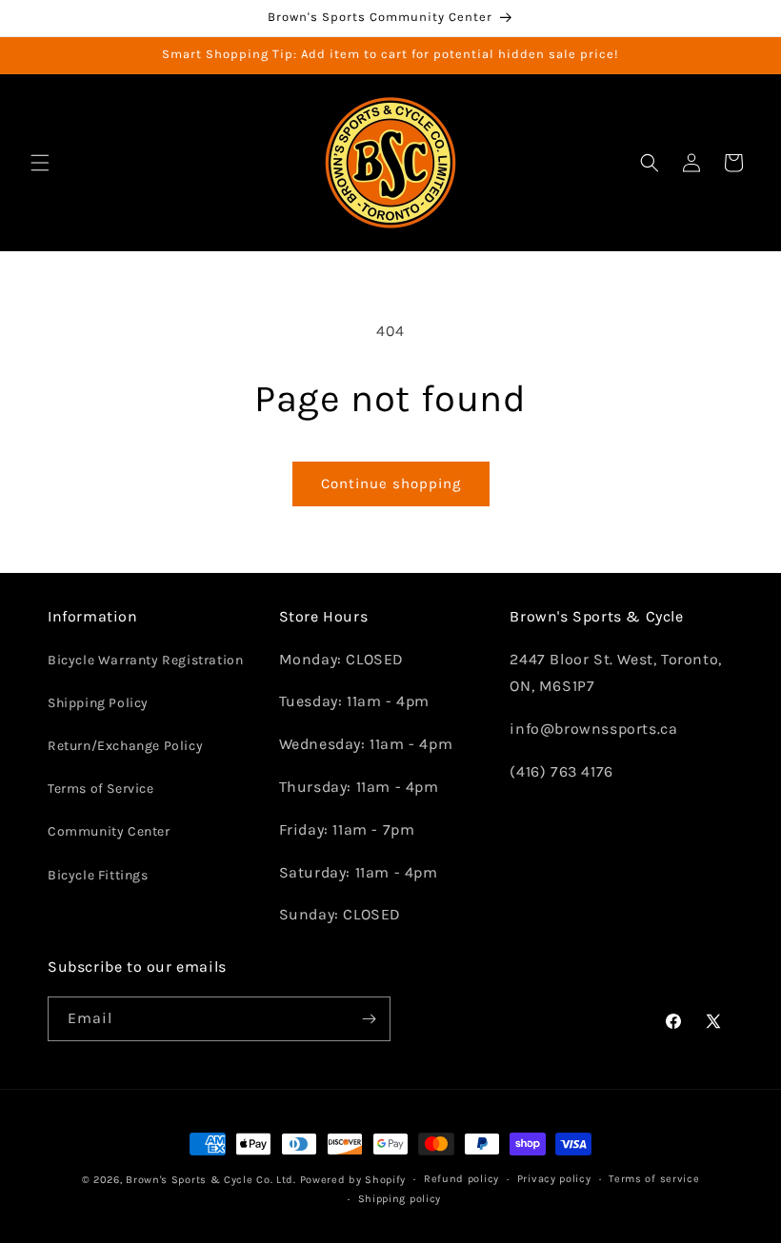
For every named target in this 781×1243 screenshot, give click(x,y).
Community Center (109, 831)
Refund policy (461, 1179)
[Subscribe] (369, 1018)
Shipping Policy (98, 703)
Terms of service (654, 1179)
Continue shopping (391, 483)
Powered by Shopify (353, 1180)
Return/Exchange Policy (125, 746)
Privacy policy (554, 1179)
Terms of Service (101, 788)
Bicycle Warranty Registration (145, 660)
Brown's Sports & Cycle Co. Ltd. (211, 1180)
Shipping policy (400, 1199)
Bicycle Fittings (98, 875)
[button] (40, 163)
